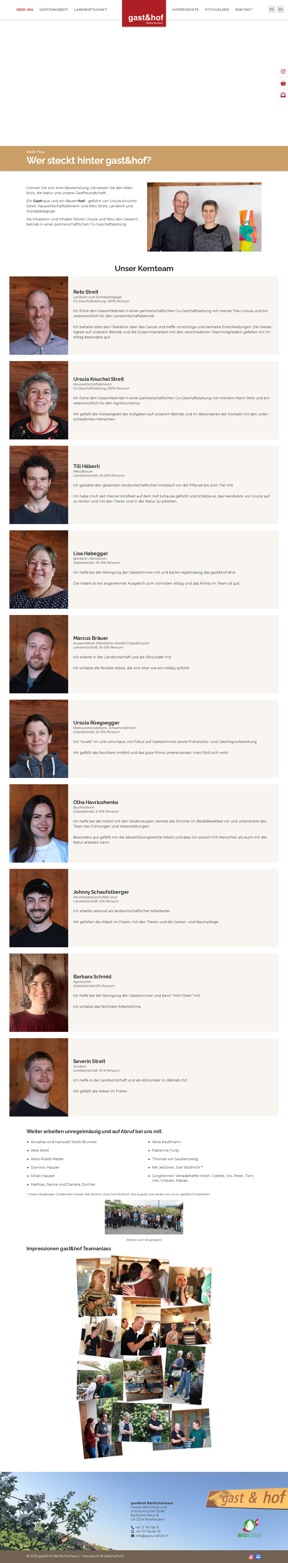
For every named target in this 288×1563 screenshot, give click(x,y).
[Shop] (283, 83)
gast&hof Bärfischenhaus (144, 13)
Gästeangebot (54, 10)
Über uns (24, 10)
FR (272, 9)
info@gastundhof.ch (152, 1536)
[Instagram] (283, 71)
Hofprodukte (185, 10)
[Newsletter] (283, 95)
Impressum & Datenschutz (103, 1556)
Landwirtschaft (90, 10)
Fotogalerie (217, 10)
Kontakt (243, 10)
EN (281, 9)
